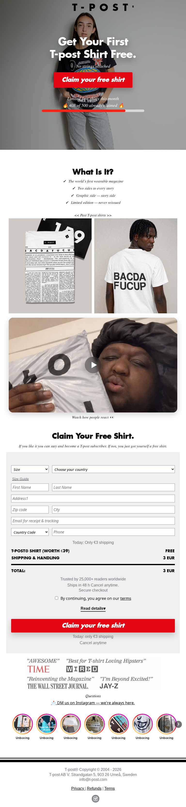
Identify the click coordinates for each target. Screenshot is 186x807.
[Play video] (93, 365)
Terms (109, 788)
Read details (92, 608)
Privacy (78, 788)
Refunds (94, 788)
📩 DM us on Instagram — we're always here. (93, 702)
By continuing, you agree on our (96, 598)
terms (125, 598)
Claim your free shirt (93, 80)
